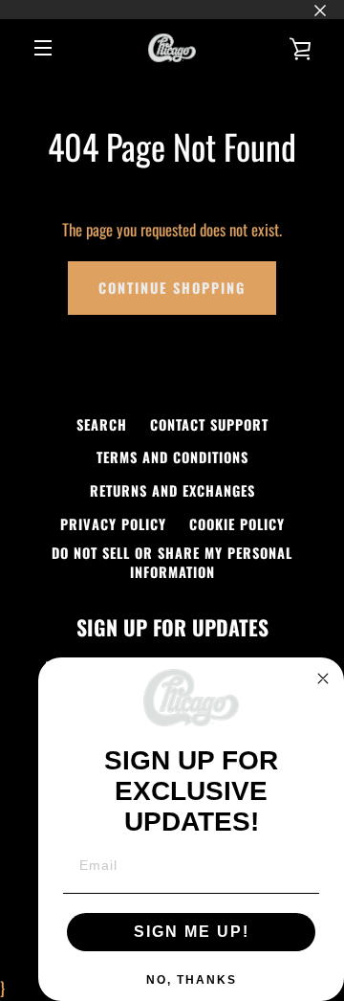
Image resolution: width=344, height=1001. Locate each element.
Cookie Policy (237, 524)
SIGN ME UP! (191, 931)
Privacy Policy (113, 524)
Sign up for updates (172, 627)
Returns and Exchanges (172, 490)
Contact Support (209, 424)
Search (101, 424)
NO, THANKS (191, 980)
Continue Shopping (172, 288)
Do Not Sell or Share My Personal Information (172, 562)
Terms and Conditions (172, 457)
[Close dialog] (323, 678)
